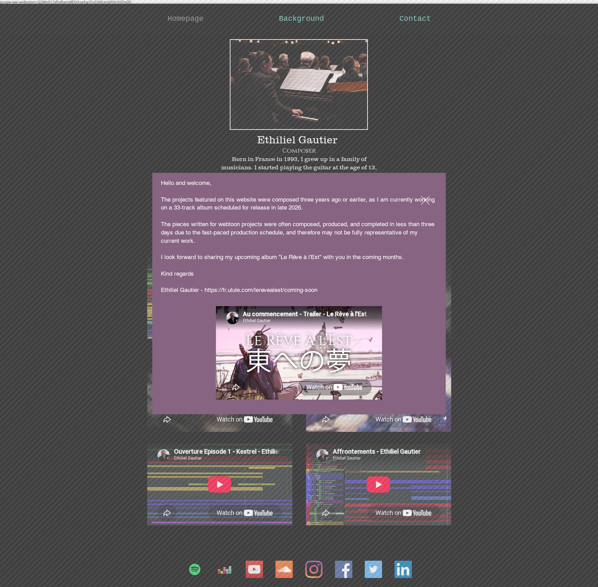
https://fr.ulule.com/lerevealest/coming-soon (261, 289)
